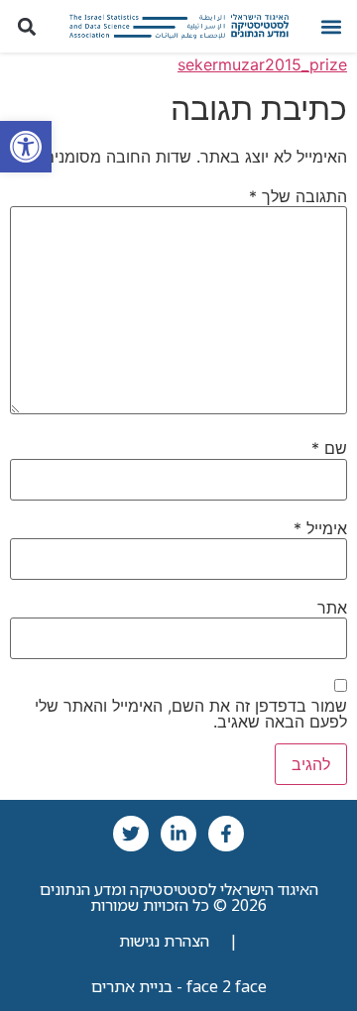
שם (329, 448)
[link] (26, 146)
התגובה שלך (298, 196)
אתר (332, 608)
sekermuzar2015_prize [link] (262, 64)
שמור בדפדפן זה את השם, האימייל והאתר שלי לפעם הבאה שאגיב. (191, 714)
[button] (330, 26)
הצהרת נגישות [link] (164, 941)
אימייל (320, 528)
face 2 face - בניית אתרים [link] (179, 986)
